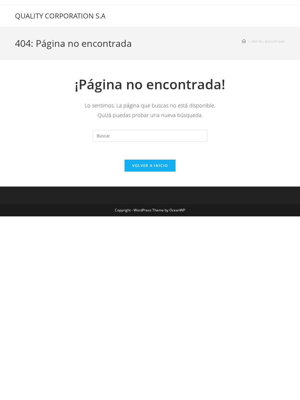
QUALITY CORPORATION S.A (60, 15)
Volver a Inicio (150, 165)
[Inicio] (244, 41)
